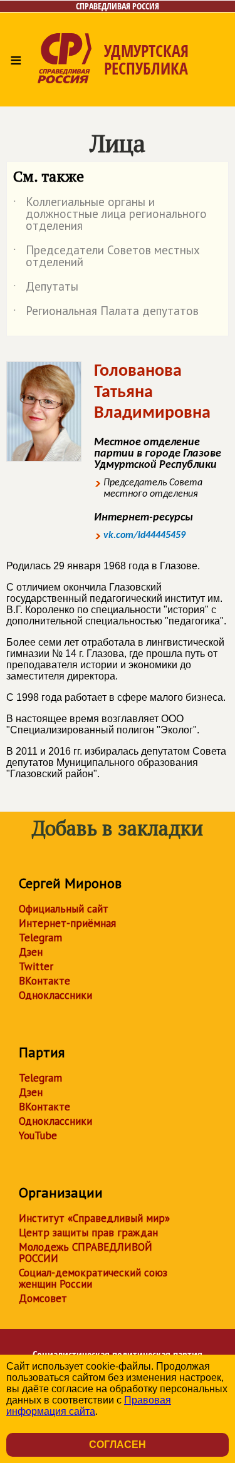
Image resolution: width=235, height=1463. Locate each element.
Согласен (117, 1444)
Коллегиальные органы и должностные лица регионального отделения (110, 214)
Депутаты (45, 289)
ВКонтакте (44, 980)
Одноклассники (55, 995)
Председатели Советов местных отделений (106, 256)
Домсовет (43, 1298)
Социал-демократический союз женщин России (93, 1278)
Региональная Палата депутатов (106, 313)
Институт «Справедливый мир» (94, 1218)
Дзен (31, 952)
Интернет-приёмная (67, 923)
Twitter (36, 966)
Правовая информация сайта (88, 1406)
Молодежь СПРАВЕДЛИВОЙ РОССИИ (85, 1252)
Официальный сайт (63, 908)
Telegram (40, 937)
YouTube (38, 1135)
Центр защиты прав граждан (88, 1232)
